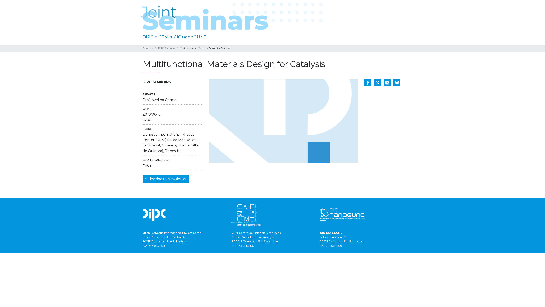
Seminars (148, 48)
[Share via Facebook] (367, 82)
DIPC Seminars (166, 48)
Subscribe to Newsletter (166, 179)
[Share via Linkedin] (387, 82)
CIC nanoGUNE (190, 36)
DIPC (148, 36)
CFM (163, 36)
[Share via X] (377, 82)
